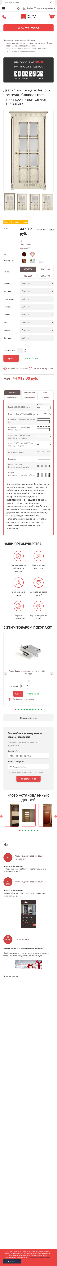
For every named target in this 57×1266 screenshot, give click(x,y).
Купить (11, 358)
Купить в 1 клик (30, 358)
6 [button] (30, 709)
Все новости (9, 976)
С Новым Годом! (22, 939)
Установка (45, 397)
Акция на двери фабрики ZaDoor (29, 881)
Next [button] (52, 673)
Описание (12, 392)
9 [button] (38, 709)
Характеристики (29, 392)
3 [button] (21, 709)
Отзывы (45, 392)
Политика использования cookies (39, 1257)
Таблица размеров (29, 397)
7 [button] (32, 709)
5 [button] (27, 709)
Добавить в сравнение (18, 368)
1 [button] (15, 709)
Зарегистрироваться (45, 8)
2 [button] (18, 709)
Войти (30, 8)
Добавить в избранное (43, 368)
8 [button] (35, 709)
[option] (28, 150)
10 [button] (41, 709)
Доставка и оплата (12, 397)
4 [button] (24, 709)
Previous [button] (5, 673)
